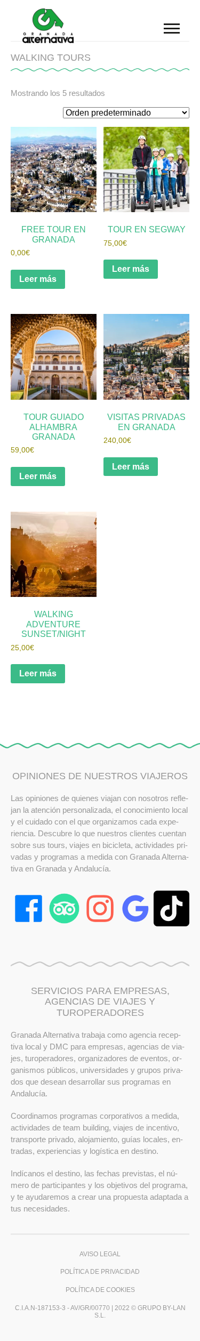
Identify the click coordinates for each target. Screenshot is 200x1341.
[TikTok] (171, 908)
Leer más (38, 279)
